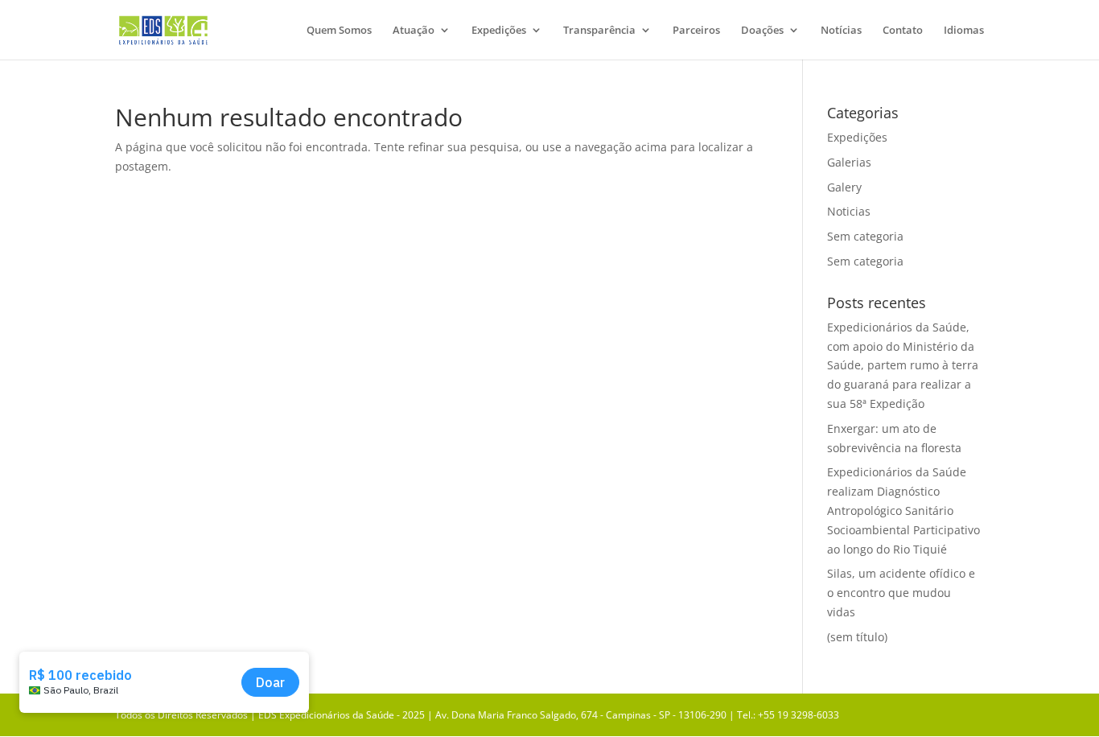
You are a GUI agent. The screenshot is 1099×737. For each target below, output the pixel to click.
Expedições (498, 30)
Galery (844, 187)
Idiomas (964, 30)
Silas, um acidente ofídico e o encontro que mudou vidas (901, 593)
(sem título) (857, 636)
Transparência (599, 30)
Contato (903, 30)
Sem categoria (865, 236)
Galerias (849, 162)
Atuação (413, 30)
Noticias (849, 211)
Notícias (841, 30)
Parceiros (696, 30)
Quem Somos (339, 30)
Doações (762, 30)
